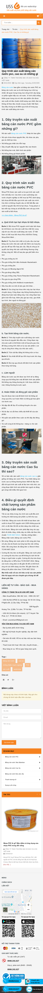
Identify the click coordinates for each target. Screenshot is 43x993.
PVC (27, 665)
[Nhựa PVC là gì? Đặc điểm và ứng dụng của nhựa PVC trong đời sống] (21, 820)
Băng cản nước (7, 87)
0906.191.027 (13, 961)
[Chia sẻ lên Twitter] (8, 679)
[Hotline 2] (7, 982)
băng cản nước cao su (28, 476)
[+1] (13, 679)
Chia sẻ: (5, 675)
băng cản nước (8, 661)
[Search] (39, 22)
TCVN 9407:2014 (13, 535)
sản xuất (6, 669)
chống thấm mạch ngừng (12, 665)
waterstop (17, 669)
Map (21, 902)
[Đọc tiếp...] (7, 864)
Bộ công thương (21, 976)
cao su (21, 661)
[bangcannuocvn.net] (21, 6)
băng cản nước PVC (18, 133)
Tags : (4, 657)
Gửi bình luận (9, 742)
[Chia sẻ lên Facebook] (4, 679)
